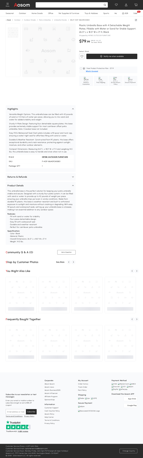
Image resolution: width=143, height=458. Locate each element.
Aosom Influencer (51, 393)
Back (9, 20)
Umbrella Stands (60, 20)
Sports (106, 13)
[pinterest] (22, 389)
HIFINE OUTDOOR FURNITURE (55, 157)
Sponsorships (50, 400)
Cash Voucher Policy (52, 411)
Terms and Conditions (14, 416)
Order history (83, 384)
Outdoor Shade (30, 20)
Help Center (49, 417)
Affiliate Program (51, 396)
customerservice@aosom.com (36, 449)
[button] (41, 109)
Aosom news (49, 387)
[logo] (21, 5)
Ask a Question (66, 252)
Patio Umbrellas (45, 20)
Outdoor (22, 13)
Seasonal (10, 13)
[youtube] (17, 389)
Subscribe (31, 412)
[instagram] (12, 389)
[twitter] (27, 389)
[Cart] (136, 4)
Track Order (82, 387)
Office (50, 13)
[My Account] (126, 5)
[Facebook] (7, 389)
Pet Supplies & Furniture (69, 13)
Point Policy (82, 390)
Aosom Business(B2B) (53, 390)
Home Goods (37, 13)
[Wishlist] (116, 4)
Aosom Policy (49, 414)
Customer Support (52, 408)
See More (60, 262)
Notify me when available (113, 56)
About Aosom (50, 384)
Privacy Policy (29, 416)
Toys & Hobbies (91, 13)
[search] (105, 5)
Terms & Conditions (52, 420)
